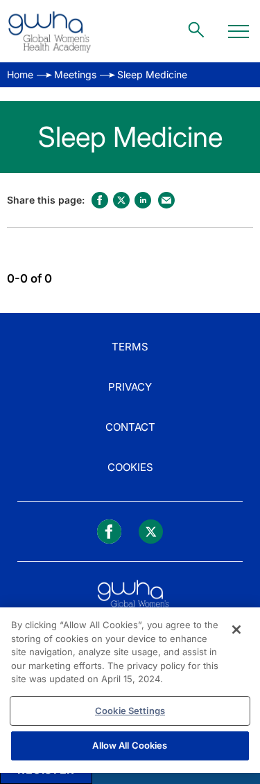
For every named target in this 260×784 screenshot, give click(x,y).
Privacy (130, 386)
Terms (130, 346)
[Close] (236, 629)
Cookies (130, 467)
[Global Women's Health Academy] (49, 31)
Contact (130, 427)
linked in (142, 200)
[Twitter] (151, 531)
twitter (121, 200)
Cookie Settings (130, 710)
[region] (130, 690)
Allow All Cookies (129, 745)
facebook (99, 200)
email (166, 200)
